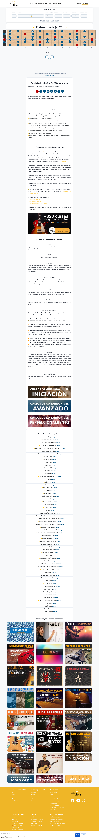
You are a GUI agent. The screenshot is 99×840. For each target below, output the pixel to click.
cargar (54, 437)
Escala (20, 12)
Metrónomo (83, 12)
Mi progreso (53, 803)
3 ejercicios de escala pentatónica (38, 203)
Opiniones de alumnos (17, 823)
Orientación (74, 12)
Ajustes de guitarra (55, 821)
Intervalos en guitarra (34, 199)
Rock (13, 792)
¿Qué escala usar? (55, 20)
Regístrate (85, 3)
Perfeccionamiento (36, 796)
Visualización (49, 12)
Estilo (56, 12)
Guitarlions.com (47, 151)
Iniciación (33, 792)
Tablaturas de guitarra (56, 817)
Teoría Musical (15, 801)
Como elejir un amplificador (57, 823)
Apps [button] (54, 3)
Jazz (13, 796)
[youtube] (78, 800)
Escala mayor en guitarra (56, 819)
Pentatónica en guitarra (35, 201)
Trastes (65, 12)
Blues (13, 794)
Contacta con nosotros (37, 819)
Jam (36, 3)
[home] (14, 3)
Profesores (15, 821)
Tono (13, 12)
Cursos (31, 3)
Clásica (13, 799)
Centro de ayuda (54, 792)
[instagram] (83, 800)
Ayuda (32, 817)
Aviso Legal (34, 823)
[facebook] (73, 800)
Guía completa (62, 161)
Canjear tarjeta (15, 827)
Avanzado (33, 794)
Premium (60, 3)
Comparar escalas (45, 20)
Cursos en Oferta (35, 801)
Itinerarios (41, 3)
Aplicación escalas (55, 796)
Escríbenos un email (49, 75)
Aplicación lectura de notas (57, 799)
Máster (33, 799)
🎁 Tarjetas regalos (17, 825)
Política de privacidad (36, 825)
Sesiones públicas (55, 805)
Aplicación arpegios (55, 801)
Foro (50, 3)
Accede (79, 3)
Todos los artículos (55, 825)
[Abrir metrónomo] (83, 16)
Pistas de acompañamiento (57, 807)
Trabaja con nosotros (36, 821)
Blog (46, 3)
